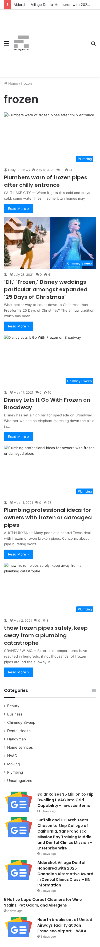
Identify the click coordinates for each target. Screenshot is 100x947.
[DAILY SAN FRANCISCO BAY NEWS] (21, 43)
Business (14, 714)
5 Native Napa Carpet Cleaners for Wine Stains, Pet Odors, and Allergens (43, 902)
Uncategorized (19, 780)
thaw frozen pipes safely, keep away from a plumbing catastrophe (46, 635)
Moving (13, 764)
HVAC (12, 756)
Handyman (16, 739)
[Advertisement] (58, 39)
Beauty (13, 706)
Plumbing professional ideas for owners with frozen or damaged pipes (48, 517)
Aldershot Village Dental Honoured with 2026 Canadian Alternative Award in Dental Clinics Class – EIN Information (65, 874)
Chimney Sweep (21, 722)
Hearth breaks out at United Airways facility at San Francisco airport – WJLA (64, 925)
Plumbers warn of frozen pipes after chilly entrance (45, 181)
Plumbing (15, 772)
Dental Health (19, 731)
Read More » (18, 208)
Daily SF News (19, 170)
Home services (20, 747)
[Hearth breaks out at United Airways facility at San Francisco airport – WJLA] (18, 927)
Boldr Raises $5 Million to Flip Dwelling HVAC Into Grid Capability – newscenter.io (65, 800)
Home (12, 83)
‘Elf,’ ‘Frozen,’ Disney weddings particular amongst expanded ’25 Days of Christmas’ (45, 289)
